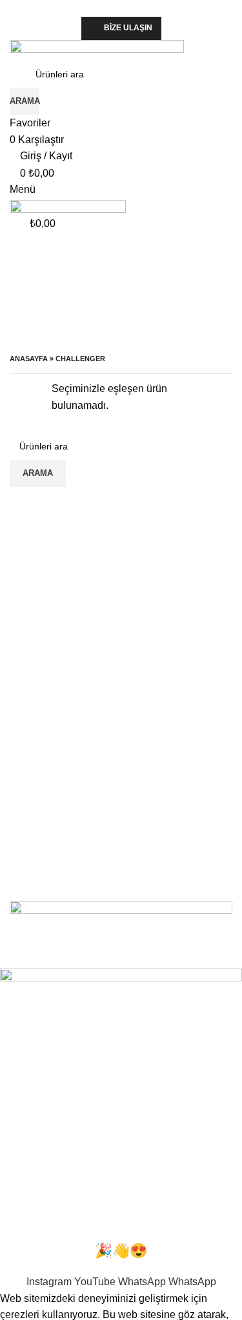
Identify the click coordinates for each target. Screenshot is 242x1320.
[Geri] (26, 267)
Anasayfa (29, 358)
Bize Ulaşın (128, 27)
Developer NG (174, 960)
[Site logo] (97, 49)
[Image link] (121, 925)
